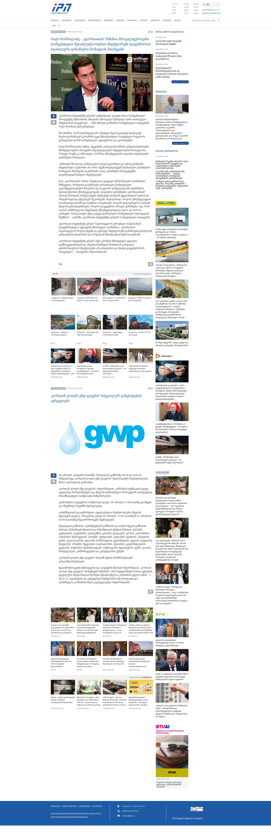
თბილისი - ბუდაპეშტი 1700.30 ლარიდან (112, 333)
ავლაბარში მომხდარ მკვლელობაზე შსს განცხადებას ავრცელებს (140, 368)
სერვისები (84, 806)
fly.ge (53, 343)
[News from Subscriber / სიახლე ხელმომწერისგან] (61, 264)
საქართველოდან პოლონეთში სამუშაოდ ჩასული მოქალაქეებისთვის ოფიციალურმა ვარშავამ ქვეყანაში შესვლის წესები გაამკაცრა (140, 666)
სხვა (54, 26)
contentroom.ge (57, 708)
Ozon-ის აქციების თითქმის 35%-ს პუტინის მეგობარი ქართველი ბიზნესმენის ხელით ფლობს (172, 676)
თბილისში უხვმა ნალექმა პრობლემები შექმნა (169, 42)
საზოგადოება (94, 20)
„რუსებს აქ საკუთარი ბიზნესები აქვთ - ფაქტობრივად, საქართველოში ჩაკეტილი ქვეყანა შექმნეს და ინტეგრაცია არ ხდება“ (172, 711)
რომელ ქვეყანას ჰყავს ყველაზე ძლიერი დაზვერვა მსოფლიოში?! (172, 343)
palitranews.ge (108, 670)
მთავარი (55, 20)
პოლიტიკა (66, 20)
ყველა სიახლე (179, 82)
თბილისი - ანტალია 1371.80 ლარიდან (60, 333)
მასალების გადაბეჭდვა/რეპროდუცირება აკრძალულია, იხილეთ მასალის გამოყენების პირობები (76, 815)
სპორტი (143, 20)
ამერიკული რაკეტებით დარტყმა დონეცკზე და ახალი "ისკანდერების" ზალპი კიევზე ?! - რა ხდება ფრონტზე (172, 233)
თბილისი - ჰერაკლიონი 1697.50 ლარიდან (88, 333)
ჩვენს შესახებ (70, 806)
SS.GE (55, 274)
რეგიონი (120, 20)
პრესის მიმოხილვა (167, 151)
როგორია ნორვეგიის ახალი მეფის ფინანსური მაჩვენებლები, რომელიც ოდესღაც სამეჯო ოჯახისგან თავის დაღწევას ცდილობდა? (88, 665)
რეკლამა (97, 806)
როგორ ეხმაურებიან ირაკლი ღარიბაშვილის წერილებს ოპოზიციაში (113, 661)
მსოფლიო (108, 20)
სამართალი (79, 20)
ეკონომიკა (132, 20)
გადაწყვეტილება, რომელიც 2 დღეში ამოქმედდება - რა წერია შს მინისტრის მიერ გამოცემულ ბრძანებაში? (88, 371)
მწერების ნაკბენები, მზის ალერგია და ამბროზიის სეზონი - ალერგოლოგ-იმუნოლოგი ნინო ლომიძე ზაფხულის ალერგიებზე (88, 702)
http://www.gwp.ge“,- (127, 578)
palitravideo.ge (56, 377)
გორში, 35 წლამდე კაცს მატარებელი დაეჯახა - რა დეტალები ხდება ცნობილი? (114, 370)
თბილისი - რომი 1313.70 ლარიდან (139, 333)
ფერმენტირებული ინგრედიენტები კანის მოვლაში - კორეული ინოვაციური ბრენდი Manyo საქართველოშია (139, 702)
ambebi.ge (55, 636)
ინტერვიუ (161, 91)
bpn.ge (175, 4)
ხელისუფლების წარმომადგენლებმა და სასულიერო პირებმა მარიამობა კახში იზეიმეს (172, 72)
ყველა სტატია (179, 143)
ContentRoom (146, 677)
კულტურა (167, 20)
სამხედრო (155, 20)
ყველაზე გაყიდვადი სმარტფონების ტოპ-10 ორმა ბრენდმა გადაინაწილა (61, 662)
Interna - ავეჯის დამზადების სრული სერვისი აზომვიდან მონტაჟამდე (63, 699)
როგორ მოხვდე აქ (142, 274)
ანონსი (177, 20)
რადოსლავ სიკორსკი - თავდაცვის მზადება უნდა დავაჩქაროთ (169, 56)
